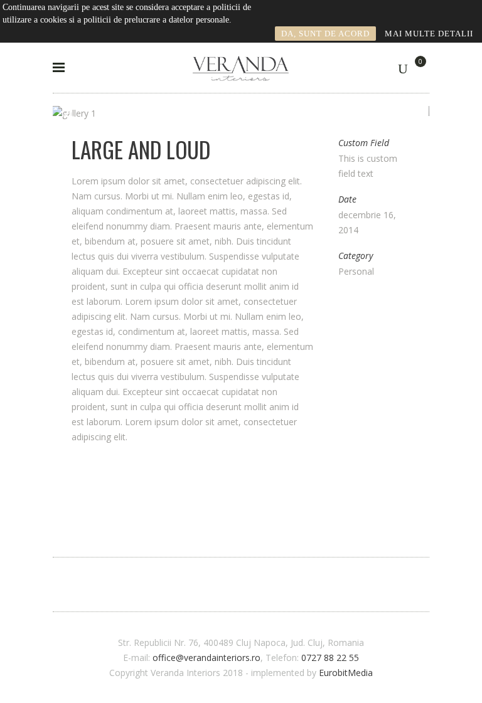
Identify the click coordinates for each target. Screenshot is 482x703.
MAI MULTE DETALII (429, 33)
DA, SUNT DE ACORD (325, 33)
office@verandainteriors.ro (206, 657)
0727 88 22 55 (330, 657)
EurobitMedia (346, 673)
